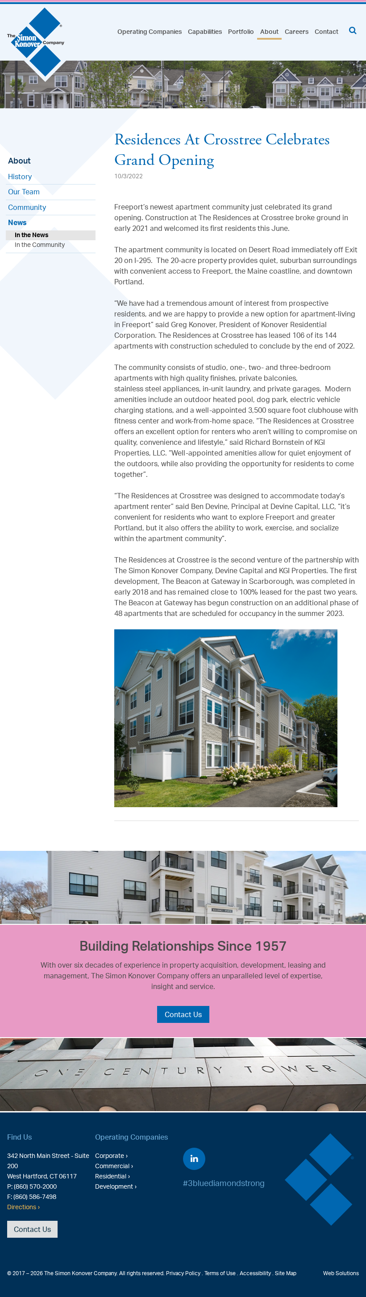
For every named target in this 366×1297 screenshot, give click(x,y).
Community (27, 207)
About (269, 31)
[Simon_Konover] (37, 46)
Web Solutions (341, 1273)
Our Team (24, 191)
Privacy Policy (183, 1273)
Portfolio (241, 31)
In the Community (40, 244)
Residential (110, 1176)
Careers (296, 31)
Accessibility (255, 1273)
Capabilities (205, 31)
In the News (32, 234)
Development (114, 1186)
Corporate (109, 1155)
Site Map (285, 1273)
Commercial (112, 1166)
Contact (326, 31)
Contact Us (183, 1014)
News (17, 222)
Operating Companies (149, 31)
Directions (21, 1207)
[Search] (352, 30)
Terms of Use (220, 1273)
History (20, 176)
